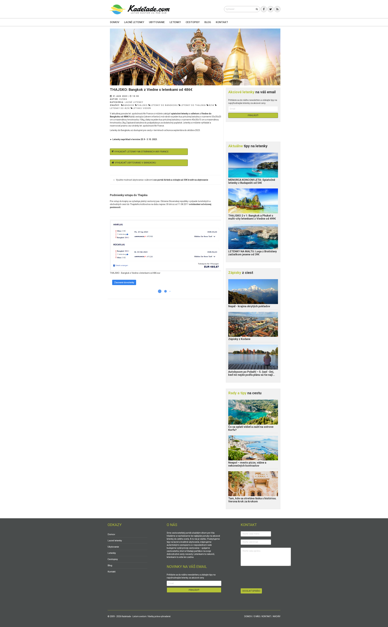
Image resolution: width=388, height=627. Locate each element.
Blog (207, 22)
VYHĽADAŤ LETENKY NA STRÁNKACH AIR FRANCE (141, 151)
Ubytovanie (157, 22)
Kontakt (222, 22)
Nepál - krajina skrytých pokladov (249, 306)
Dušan (123, 99)
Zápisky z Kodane (239, 339)
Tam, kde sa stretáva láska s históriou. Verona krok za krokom (252, 500)
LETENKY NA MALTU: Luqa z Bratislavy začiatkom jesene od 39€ (252, 253)
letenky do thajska (193, 105)
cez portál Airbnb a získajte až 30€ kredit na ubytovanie (180, 180)
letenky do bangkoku (164, 105)
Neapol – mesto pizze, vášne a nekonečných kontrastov (247, 464)
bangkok (128, 105)
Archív (276, 616)
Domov (114, 22)
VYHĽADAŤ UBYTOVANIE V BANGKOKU (135, 162)
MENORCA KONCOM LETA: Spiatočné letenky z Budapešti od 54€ (251, 181)
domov (248, 616)
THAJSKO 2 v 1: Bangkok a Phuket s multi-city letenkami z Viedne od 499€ (252, 217)
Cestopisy (193, 22)
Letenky (175, 22)
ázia (211, 105)
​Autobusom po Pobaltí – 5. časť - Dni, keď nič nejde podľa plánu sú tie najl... (251, 373)
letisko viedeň (142, 108)
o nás (257, 616)
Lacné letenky (134, 22)
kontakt (266, 616)
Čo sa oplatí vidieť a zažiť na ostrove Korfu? (250, 428)
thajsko (142, 105)
